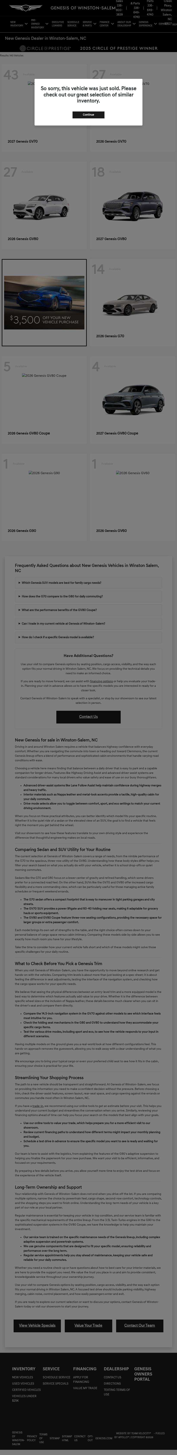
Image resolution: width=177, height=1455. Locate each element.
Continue (88, 114)
